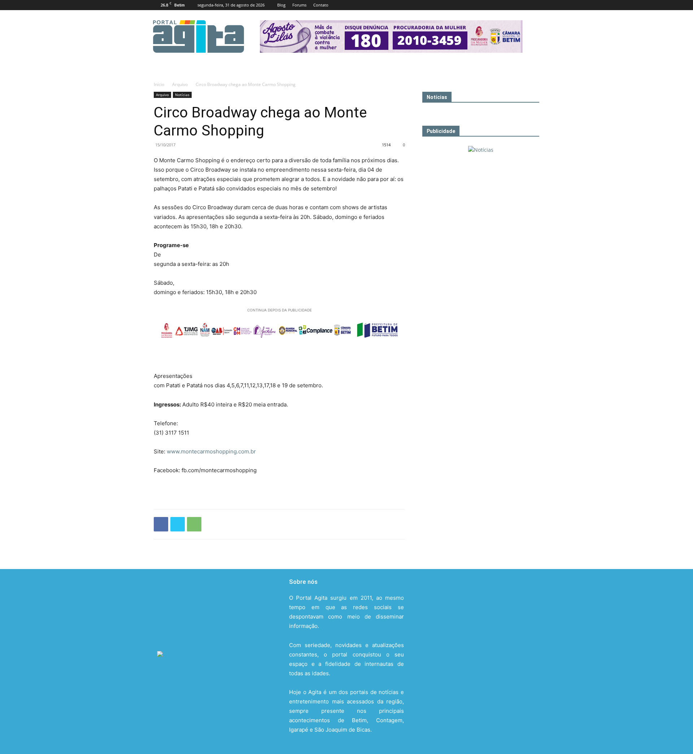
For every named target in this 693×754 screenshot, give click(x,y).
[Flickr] (498, 5)
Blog (281, 5)
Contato (320, 5)
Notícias (182, 94)
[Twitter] (522, 5)
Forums (299, 5)
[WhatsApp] (194, 524)
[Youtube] (533, 5)
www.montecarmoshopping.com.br (211, 451)
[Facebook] (486, 5)
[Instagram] (510, 5)
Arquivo (180, 84)
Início (159, 84)
